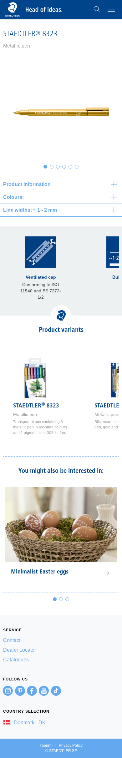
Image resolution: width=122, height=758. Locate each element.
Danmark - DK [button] (29, 722)
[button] (97, 9)
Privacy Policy (71, 745)
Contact (11, 640)
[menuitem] (61, 640)
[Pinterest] (20, 691)
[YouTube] (44, 691)
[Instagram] (8, 691)
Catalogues (16, 659)
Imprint (45, 745)
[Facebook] (32, 691)
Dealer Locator (19, 650)
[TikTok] (56, 691)
